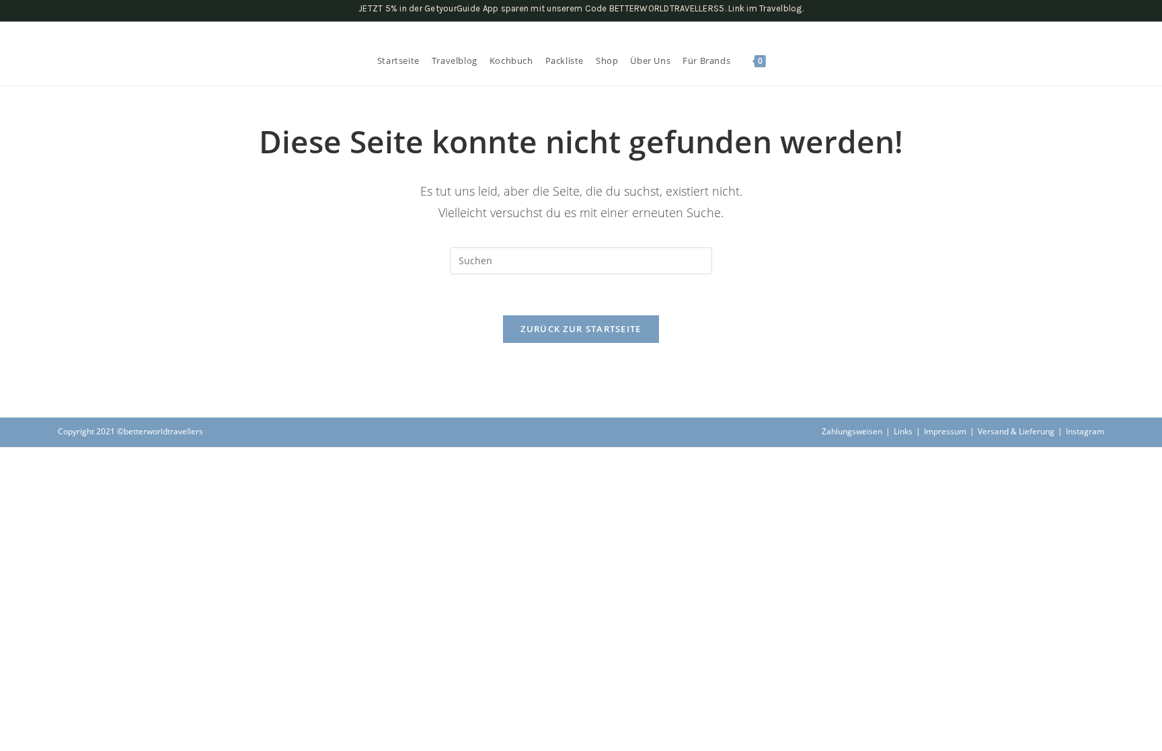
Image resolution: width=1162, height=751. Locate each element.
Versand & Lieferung (1016, 431)
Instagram (1085, 431)
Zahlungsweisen (852, 431)
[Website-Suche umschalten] (781, 60)
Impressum (945, 431)
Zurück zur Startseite (580, 329)
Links (903, 431)
